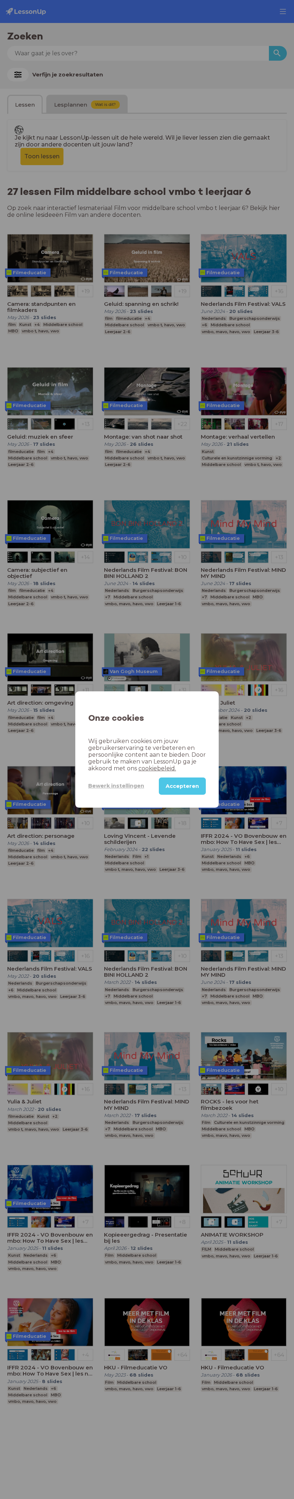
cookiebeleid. (157, 768)
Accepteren (182, 786)
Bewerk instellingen (116, 786)
